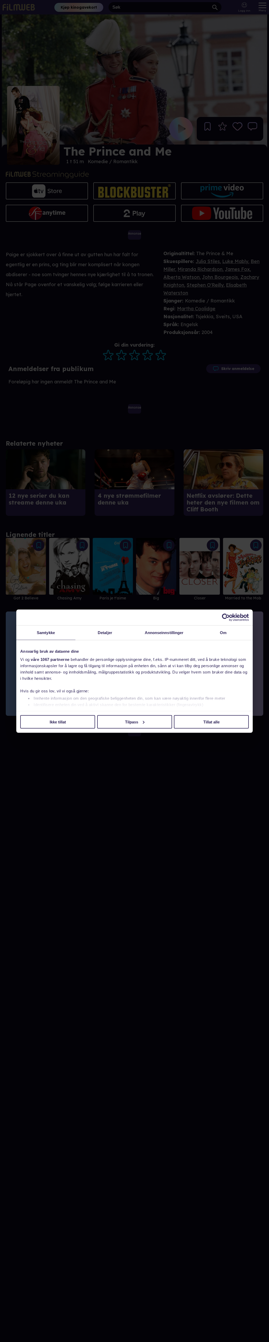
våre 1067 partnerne (50, 659)
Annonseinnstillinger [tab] (164, 632)
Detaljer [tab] (105, 632)
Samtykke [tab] (46, 632)
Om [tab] (223, 632)
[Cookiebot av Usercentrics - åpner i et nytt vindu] (226, 617)
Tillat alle (211, 721)
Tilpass (131, 721)
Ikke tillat (58, 721)
